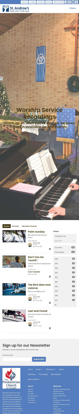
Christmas (50, 369)
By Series (15, 226)
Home (30, 369)
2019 (64, 291)
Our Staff (30, 394)
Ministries (31, 374)
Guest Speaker (64, 252)
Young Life (56, 402)
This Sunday (43, 374)
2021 (64, 282)
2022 (64, 277)
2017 (64, 300)
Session (55, 407)
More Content (33, 379)
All (55, 305)
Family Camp (57, 409)
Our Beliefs (31, 400)
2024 (64, 268)
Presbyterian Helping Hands (61, 400)
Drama (55, 398)
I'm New (32, 2)
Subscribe (39, 359)
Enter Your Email (7, 355)
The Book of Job (60, 236)
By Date (6, 226)
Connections (32, 402)
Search (24, 2)
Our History (31, 398)
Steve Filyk (64, 247)
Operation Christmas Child (61, 404)
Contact (41, 2)
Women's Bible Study (59, 396)
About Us (30, 389)
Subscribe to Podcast (29, 226)
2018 (64, 295)
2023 (64, 273)
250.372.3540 (58, 2)
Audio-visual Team (58, 394)
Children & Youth (58, 391)
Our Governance (33, 396)
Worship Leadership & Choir (61, 389)
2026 (64, 259)
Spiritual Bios (56, 374)
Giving (48, 2)
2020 (64, 286)
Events (61, 369)
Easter (38, 369)
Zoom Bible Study (58, 411)
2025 (64, 263)
